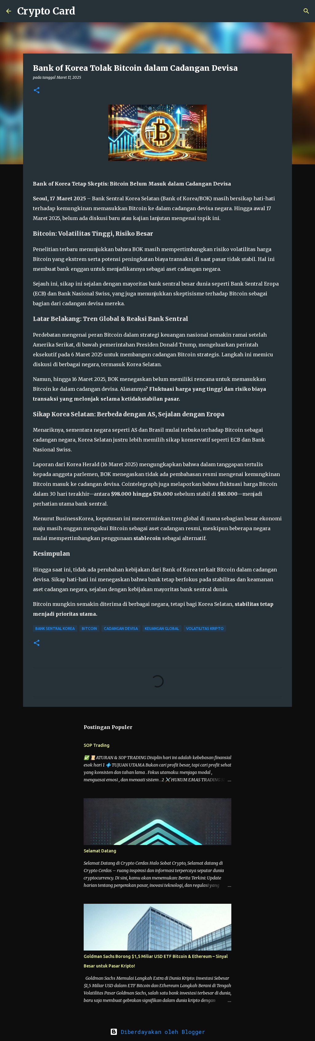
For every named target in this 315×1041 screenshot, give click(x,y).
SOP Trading (97, 745)
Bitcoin (89, 629)
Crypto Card (46, 11)
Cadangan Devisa (121, 629)
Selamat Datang (100, 850)
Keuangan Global (162, 629)
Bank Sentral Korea (55, 629)
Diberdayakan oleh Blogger (161, 1031)
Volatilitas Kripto (205, 629)
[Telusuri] (84, 11)
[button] (36, 90)
